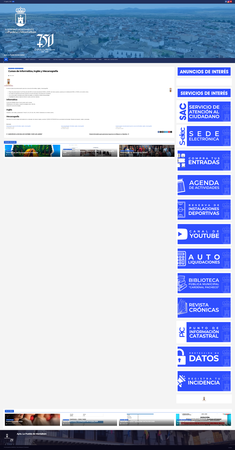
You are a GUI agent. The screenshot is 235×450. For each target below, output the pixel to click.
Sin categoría (66, 419)
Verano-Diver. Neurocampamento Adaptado (22, 152)
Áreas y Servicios (30, 59)
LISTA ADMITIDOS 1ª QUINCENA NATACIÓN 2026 (137, 421)
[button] (3, 62)
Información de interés (186, 419)
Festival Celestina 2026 (14, 421)
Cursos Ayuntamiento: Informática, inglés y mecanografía (72, 126)
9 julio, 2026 (67, 423)
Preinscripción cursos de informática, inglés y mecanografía (18, 126)
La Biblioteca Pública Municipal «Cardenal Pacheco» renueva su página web (88, 151)
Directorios (78, 59)
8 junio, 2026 (181, 423)
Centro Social (11, 68)
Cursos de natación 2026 (186, 421)
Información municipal (15, 59)
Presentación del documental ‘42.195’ (133, 152)
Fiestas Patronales (44, 59)
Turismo (68, 59)
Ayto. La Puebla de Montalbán (14, 55)
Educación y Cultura (19, 68)
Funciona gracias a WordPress (10, 447)
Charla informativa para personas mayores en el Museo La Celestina (108, 134)
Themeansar (26, 447)
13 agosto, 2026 (11, 423)
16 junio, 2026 (124, 423)
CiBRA (100, 59)
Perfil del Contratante (111, 59)
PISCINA (126, 419)
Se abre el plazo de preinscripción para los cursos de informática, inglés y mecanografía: (134, 126)
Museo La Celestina (90, 59)
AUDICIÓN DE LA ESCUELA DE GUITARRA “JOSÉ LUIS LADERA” (25, 134)
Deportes (122, 419)
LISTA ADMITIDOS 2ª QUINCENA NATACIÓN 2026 (80, 421)
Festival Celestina (58, 59)
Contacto (230, 447)
